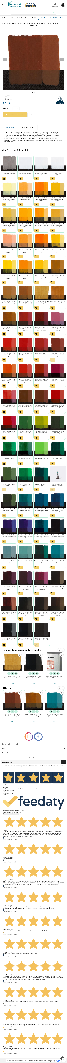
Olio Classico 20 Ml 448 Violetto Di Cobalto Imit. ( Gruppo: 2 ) (9, 588)
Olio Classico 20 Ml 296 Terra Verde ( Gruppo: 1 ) (25, 457)
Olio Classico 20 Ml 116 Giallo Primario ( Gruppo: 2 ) (42, 277)
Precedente (6, 814)
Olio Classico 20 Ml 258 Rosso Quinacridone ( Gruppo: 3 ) (9, 406)
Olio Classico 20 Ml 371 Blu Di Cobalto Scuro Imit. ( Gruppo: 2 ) (58, 510)
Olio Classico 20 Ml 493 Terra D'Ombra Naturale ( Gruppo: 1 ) (57, 614)
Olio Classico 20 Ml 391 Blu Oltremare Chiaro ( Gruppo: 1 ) (9, 536)
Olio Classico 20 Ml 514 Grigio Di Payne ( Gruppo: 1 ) (9, 640)
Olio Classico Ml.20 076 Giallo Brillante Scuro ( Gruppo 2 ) (25, 199)
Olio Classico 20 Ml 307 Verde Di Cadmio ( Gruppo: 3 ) (41, 458)
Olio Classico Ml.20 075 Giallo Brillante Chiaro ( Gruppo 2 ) (9, 199)
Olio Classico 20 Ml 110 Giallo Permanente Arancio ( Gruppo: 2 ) (42, 251)
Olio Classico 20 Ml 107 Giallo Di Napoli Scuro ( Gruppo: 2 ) (25, 251)
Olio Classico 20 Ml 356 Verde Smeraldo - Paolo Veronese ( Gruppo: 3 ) (58, 484)
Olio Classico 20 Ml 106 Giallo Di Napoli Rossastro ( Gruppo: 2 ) (9, 251)
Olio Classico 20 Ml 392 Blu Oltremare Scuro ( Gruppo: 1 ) (25, 536)
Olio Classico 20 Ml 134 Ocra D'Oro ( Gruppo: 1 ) (25, 302)
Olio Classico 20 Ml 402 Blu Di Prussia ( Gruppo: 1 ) (58, 535)
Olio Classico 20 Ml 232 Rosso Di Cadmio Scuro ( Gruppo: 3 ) (41, 355)
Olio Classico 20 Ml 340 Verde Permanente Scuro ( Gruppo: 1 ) (41, 484)
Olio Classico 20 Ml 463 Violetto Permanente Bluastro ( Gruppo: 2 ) (25, 588)
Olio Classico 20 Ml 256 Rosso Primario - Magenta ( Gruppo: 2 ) (58, 381)
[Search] (53, 13)
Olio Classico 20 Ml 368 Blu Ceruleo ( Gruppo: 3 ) (25, 509)
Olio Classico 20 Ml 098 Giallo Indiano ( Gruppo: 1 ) (41, 224)
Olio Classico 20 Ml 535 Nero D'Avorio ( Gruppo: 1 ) (25, 639)
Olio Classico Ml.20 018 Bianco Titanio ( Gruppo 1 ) (25, 172)
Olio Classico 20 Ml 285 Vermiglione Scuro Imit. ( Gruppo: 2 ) (9, 432)
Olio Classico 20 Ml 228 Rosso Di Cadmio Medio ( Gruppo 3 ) (25, 355)
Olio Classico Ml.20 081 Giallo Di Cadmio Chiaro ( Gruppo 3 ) (57, 199)
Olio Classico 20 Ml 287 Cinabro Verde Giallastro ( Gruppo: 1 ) (41, 432)
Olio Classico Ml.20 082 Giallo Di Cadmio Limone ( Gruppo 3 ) (9, 225)
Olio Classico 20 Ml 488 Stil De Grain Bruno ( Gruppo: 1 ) (9, 614)
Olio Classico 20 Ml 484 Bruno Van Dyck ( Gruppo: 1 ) (57, 588)
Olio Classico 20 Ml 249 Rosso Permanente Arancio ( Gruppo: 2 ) (9, 381)
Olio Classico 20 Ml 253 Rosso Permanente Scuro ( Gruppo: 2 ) (41, 381)
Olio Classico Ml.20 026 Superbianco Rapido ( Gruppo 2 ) (58, 173)
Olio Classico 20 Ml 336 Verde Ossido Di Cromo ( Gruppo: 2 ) (9, 484)
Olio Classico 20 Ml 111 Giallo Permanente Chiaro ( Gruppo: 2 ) (57, 251)
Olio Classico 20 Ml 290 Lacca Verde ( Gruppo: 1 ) (9, 457)
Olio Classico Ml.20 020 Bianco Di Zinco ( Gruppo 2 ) (42, 173)
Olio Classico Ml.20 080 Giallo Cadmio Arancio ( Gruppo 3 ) (41, 199)
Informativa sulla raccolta (17, 1061)
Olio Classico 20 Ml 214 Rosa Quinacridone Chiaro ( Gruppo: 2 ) (58, 329)
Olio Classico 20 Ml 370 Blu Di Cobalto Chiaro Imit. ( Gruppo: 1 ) (41, 510)
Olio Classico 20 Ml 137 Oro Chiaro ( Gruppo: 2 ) (41, 302)
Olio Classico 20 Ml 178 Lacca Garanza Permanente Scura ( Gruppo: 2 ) (41, 329)
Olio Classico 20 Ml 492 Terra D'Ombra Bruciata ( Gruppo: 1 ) (41, 614)
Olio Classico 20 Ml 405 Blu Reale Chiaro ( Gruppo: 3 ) (9, 561)
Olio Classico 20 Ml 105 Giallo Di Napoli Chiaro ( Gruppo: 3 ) (57, 225)
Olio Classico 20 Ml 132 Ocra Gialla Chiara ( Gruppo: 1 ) (9, 303)
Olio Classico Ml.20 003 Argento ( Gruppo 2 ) (9, 172)
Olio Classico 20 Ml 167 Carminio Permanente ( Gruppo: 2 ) (25, 329)
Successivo (15, 814)
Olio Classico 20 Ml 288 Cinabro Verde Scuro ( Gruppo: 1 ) (58, 432)
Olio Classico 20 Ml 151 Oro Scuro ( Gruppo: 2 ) (57, 302)
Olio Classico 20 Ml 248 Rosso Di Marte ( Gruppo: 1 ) (58, 355)
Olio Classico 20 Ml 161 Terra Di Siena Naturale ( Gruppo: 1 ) (9, 329)
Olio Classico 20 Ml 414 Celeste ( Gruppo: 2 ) (58, 561)
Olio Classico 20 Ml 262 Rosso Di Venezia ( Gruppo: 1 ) (25, 406)
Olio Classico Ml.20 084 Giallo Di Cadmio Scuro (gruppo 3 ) (25, 225)
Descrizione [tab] (10, 127)
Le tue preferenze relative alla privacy (42, 1061)
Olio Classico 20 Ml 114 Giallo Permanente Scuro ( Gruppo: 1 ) (25, 277)
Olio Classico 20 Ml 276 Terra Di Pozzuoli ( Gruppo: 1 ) (42, 406)
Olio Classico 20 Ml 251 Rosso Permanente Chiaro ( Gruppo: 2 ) (25, 381)
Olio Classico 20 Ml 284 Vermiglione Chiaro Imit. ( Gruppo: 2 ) (57, 406)
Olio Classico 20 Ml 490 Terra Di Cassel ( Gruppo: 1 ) (25, 614)
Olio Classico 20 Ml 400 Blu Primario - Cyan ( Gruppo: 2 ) (41, 536)
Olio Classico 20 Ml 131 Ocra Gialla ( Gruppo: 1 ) (57, 276)
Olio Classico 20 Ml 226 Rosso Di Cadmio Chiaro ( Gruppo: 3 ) (9, 355)
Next (62, 59)
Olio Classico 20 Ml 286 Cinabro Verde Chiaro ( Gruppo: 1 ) (25, 432)
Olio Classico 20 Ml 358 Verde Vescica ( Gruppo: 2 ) (9, 509)
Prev (5, 59)
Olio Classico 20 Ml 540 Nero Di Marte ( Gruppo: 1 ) (41, 639)
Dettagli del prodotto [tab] (27, 127)
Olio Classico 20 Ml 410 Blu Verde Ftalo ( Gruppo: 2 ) (41, 561)
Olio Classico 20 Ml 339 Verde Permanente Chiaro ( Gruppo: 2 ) (25, 484)
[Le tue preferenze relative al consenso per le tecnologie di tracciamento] (64, 1060)
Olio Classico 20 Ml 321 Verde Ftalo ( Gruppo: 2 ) (57, 457)
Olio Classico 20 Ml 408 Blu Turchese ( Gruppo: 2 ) (25, 561)
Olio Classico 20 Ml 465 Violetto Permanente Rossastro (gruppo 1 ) (41, 588)
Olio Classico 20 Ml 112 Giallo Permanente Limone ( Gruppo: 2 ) (9, 277)
